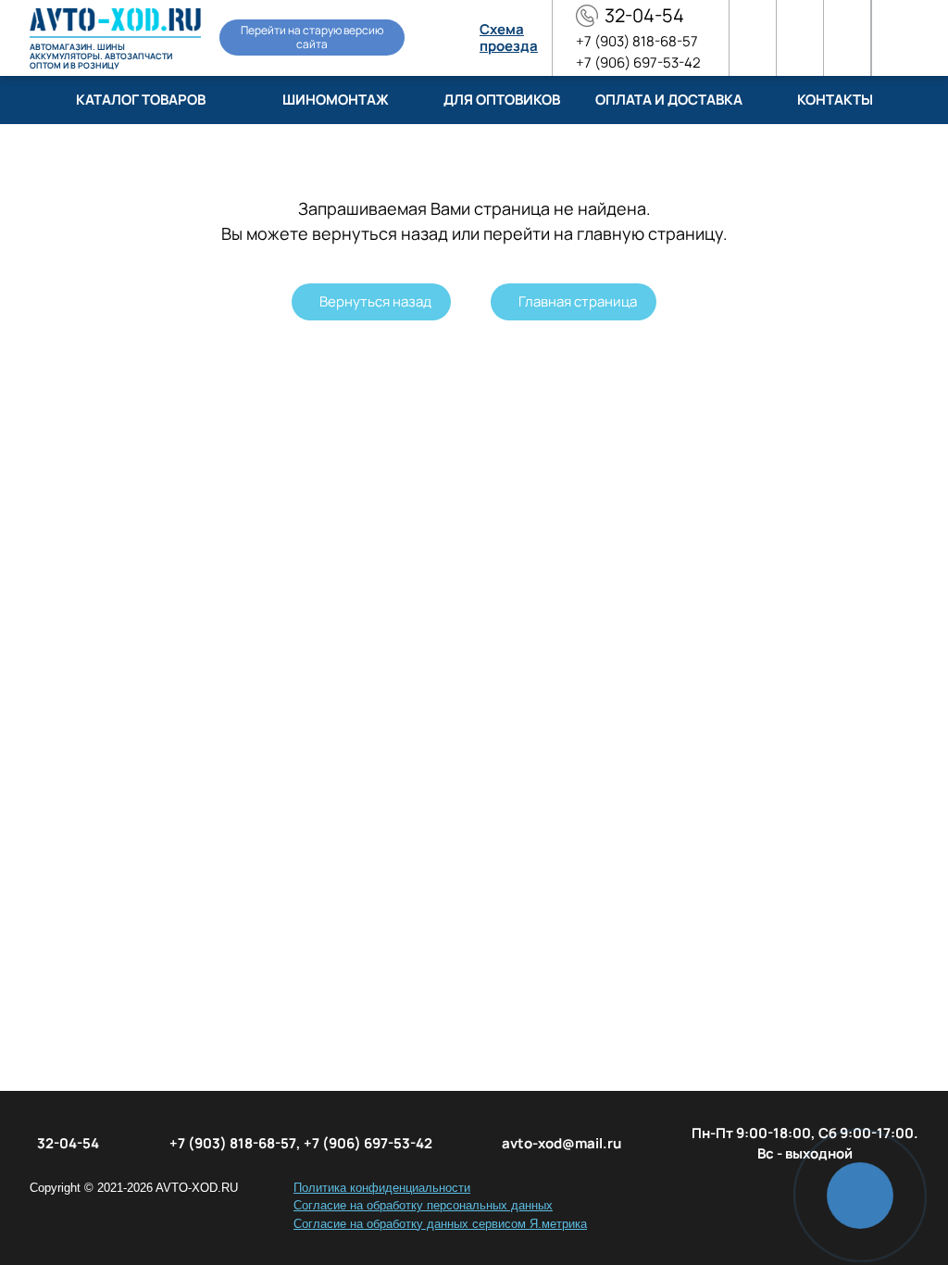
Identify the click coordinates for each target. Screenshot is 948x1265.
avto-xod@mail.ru (561, 1143)
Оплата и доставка (668, 99)
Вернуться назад (375, 301)
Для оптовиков (501, 99)
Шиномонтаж (335, 99)
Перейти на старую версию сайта (312, 36)
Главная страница (577, 301)
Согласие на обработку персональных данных (423, 1205)
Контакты (835, 99)
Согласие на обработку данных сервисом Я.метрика (440, 1224)
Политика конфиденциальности (381, 1188)
